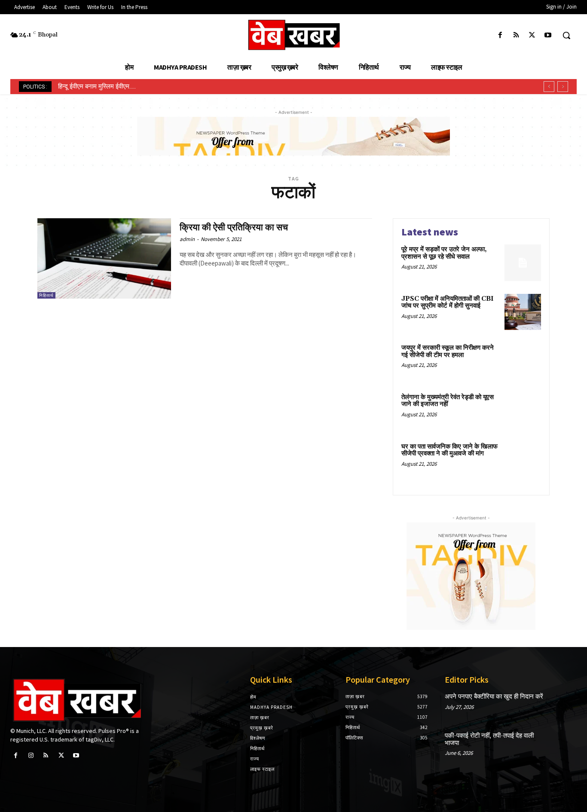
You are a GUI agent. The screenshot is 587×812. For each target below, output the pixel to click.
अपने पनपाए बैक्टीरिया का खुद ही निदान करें (494, 697)
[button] (566, 35)
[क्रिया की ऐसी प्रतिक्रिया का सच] (104, 258)
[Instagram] (30, 755)
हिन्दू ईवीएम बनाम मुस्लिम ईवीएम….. (97, 86)
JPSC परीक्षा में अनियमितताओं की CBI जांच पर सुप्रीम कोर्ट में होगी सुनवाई (447, 302)
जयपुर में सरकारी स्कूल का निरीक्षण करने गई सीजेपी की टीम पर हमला (447, 351)
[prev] (549, 86)
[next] (562, 86)
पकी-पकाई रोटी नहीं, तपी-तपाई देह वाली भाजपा (489, 739)
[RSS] (516, 35)
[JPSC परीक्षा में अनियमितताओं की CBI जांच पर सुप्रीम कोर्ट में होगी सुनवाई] (522, 312)
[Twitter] (532, 35)
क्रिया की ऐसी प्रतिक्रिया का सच (234, 227)
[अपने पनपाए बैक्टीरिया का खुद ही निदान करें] (563, 705)
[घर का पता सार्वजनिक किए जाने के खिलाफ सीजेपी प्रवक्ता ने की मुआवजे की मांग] (522, 460)
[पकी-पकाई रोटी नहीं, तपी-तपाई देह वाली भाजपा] (563, 744)
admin (187, 239)
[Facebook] (500, 35)
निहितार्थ (46, 295)
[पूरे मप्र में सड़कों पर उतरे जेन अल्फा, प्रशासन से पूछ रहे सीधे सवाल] (522, 262)
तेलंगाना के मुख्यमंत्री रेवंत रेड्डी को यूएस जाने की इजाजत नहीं (447, 401)
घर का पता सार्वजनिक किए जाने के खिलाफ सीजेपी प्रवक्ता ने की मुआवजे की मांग (449, 450)
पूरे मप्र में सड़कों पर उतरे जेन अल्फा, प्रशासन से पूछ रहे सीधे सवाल (444, 253)
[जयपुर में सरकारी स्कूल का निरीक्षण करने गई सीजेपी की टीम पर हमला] (522, 361)
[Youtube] (548, 35)
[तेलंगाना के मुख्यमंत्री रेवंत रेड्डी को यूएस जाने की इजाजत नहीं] (522, 410)
